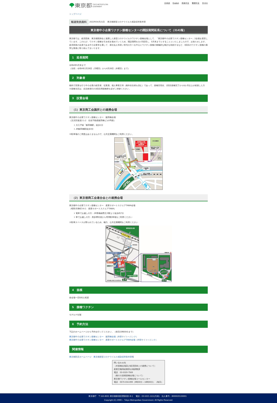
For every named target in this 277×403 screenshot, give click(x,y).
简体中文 (185, 3)
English (176, 3)
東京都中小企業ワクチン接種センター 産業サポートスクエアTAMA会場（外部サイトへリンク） (113, 340)
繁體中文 (195, 3)
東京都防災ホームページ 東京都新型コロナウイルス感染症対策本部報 (101, 357)
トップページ (75, 14)
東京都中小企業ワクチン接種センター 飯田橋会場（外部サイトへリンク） (103, 336)
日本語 (167, 3)
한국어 (205, 3)
